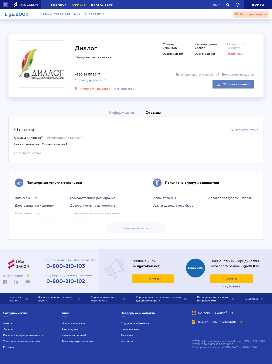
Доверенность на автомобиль (92, 205)
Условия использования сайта (22, 341)
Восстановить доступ (238, 74)
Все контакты (124, 88)
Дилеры (8, 329)
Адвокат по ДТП (165, 198)
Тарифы (153, 278)
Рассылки (127, 335)
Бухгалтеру (102, 4)
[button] (5, 4)
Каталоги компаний (74, 335)
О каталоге (95, 14)
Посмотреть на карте (94, 88)
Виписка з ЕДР (26, 198)
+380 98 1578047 (87, 74)
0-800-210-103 (65, 266)
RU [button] (215, 4)
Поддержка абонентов (135, 323)
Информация (121, 112)
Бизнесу (59, 4)
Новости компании (73, 323)
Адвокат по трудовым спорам (230, 198)
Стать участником (253, 14)
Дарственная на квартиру (34, 205)
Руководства (70, 329)
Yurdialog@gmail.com (90, 80)
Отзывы (154, 112)
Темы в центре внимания (77, 341)
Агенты (8, 323)
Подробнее (231, 286)
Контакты (127, 341)
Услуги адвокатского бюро (173, 205)
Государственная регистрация (92, 198)
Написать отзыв (246, 129)
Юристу (79, 4)
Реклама (8, 347)
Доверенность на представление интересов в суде (36, 217)
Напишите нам (130, 329)
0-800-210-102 (65, 281)
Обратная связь (235, 84)
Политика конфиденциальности (23, 335)
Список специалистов (60, 14)
